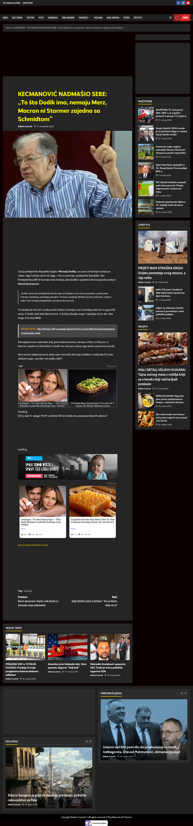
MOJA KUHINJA (113, 17)
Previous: (38, 601)
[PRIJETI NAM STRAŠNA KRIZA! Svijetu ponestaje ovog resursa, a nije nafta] (162, 247)
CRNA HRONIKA (68, 17)
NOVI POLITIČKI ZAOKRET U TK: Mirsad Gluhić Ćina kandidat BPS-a (146, 170)
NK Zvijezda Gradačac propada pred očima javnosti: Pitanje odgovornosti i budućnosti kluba (146, 188)
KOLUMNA (98, 17)
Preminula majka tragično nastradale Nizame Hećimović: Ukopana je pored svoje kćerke (146, 151)
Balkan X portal (25, 126)
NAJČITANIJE (17, 17)
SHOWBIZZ (83, 17)
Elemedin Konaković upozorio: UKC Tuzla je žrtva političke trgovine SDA (108, 667)
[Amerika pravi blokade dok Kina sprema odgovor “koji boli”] (67, 647)
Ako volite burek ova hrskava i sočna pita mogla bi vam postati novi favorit (146, 419)
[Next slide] (90, 741)
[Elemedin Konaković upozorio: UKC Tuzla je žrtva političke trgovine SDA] (110, 647)
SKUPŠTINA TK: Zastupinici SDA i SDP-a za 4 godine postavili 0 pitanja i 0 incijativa (146, 115)
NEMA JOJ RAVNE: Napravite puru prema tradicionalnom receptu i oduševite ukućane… (146, 400)
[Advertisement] (68, 55)
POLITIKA (30, 17)
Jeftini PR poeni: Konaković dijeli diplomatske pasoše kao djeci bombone (146, 294)
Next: (94, 601)
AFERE (41, 17)
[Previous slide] (86, 741)
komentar (28, 591)
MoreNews (113, 817)
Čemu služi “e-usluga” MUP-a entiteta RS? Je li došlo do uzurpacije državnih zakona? (62, 415)
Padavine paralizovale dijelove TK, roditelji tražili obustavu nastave (146, 207)
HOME (5, 17)
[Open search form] (170, 17)
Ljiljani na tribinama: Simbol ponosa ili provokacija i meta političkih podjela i (146, 313)
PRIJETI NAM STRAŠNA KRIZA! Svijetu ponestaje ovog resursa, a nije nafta (162, 273)
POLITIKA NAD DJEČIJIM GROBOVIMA (36, 800)
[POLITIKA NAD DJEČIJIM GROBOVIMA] (49, 777)
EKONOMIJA (53, 17)
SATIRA (126, 17)
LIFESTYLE (138, 17)
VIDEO (185, 17)
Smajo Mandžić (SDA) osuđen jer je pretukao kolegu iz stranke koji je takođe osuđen (146, 133)
